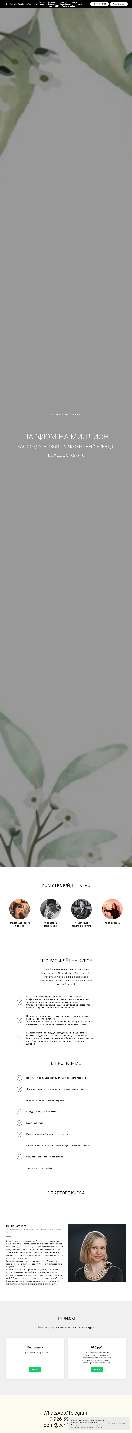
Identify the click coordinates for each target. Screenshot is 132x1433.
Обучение (40, 4)
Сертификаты (65, 4)
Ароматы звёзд (68, 6)
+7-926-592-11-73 (66, 1419)
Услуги (75, 2)
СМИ (57, 6)
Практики (52, 4)
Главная (42, 2)
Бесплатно (52, 2)
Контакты (78, 4)
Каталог (64, 2)
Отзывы (48, 6)
